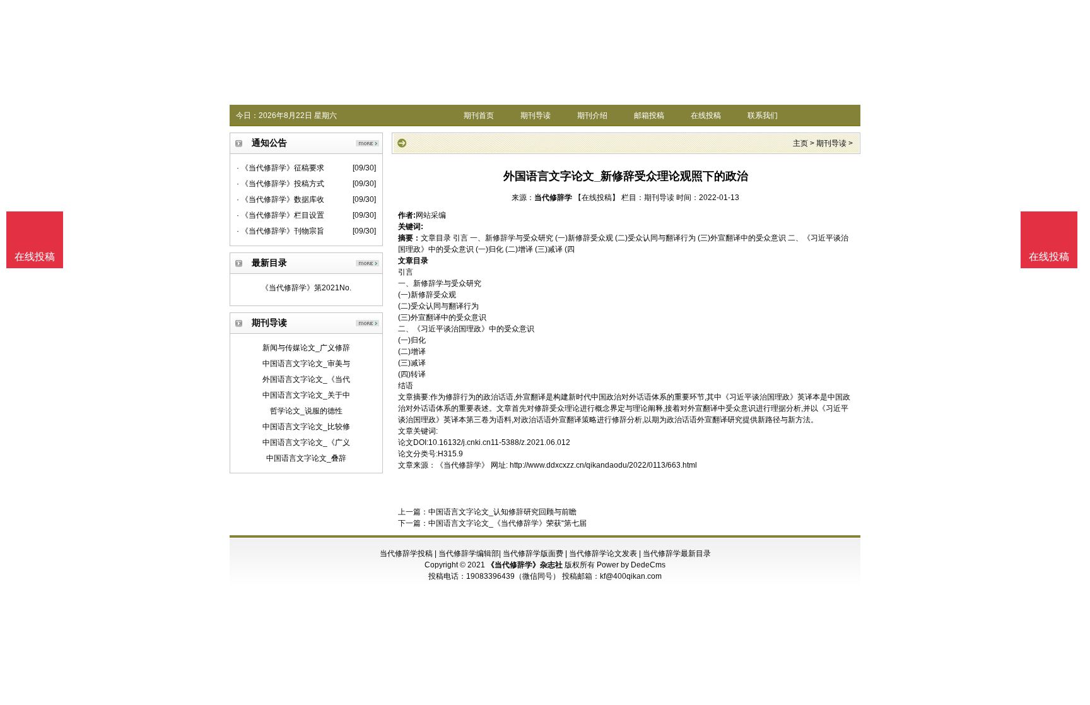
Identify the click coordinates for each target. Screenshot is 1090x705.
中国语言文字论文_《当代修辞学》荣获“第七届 (507, 523)
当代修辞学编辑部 (468, 553)
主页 (800, 143)
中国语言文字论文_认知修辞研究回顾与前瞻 (502, 511)
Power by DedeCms (631, 564)
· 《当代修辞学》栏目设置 (280, 215)
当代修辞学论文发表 (603, 553)
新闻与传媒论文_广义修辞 (306, 347)
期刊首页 (479, 115)
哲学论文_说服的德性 (306, 410)
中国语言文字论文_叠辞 (306, 458)
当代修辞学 (553, 197)
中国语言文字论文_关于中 (306, 395)
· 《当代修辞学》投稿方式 (280, 183)
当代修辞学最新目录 (677, 553)
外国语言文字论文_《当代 (306, 379)
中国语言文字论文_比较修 (306, 426)
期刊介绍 (592, 115)
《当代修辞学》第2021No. (306, 287)
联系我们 (762, 115)
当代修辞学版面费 (533, 553)
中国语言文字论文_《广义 (306, 442)
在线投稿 (706, 115)
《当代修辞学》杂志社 (525, 564)
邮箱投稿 (649, 115)
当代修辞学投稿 (406, 553)
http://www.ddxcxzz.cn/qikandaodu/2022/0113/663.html (603, 465)
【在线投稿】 (596, 197)
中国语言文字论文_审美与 (306, 363)
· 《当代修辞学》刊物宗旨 (280, 231)
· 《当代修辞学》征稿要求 (280, 167)
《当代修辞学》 (462, 465)
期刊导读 (535, 115)
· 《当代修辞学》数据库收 (280, 199)
